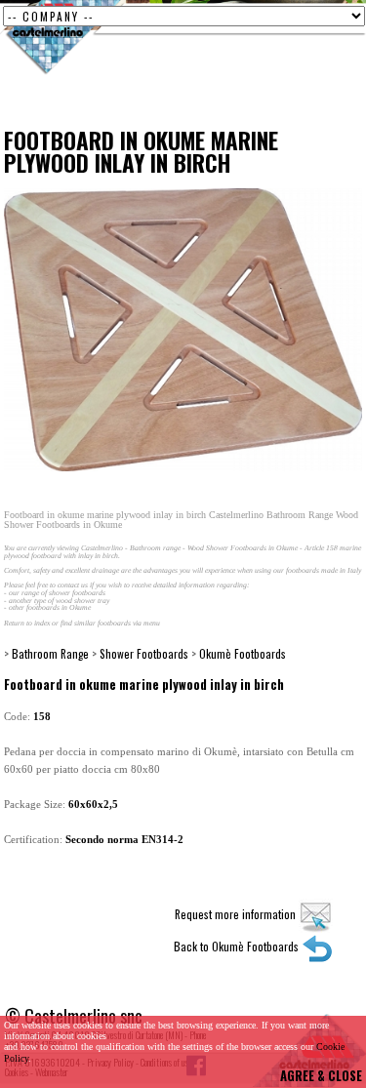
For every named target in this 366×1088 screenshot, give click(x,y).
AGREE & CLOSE (321, 1076)
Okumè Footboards (242, 653)
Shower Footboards (144, 653)
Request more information (237, 914)
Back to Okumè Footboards (238, 946)
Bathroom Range (50, 653)
